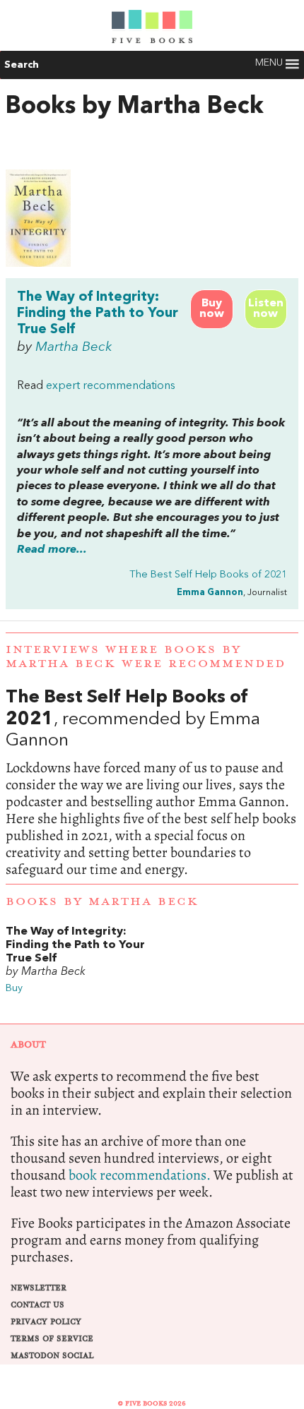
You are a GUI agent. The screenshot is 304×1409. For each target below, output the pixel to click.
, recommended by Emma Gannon (152, 783)
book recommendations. (140, 1175)
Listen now (265, 309)
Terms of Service (52, 1338)
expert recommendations (110, 386)
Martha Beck (73, 347)
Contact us (37, 1305)
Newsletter (38, 1288)
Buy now (211, 309)
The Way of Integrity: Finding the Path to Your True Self (97, 313)
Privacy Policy (46, 1322)
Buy (14, 988)
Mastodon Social (52, 1355)
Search (21, 65)
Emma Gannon (210, 592)
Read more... (52, 550)
